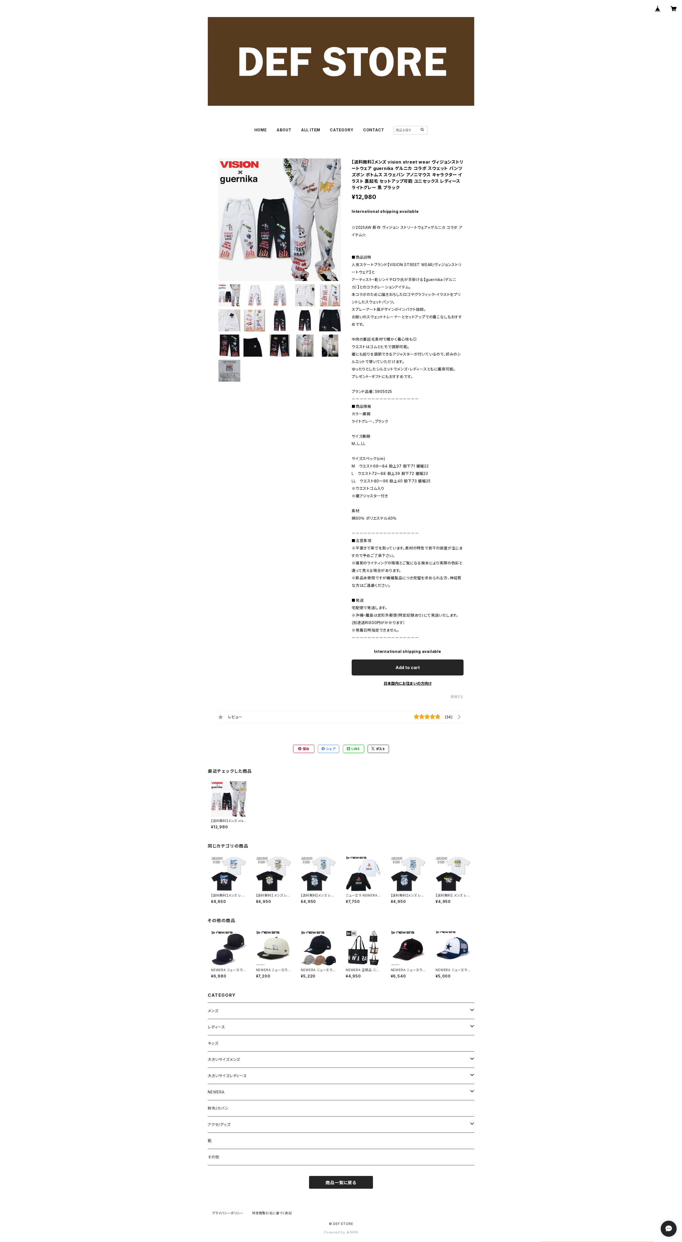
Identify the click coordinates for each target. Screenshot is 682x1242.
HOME (260, 130)
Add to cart (408, 667)
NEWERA (216, 1092)
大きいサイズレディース (227, 1075)
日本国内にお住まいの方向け (408, 683)
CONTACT (373, 130)
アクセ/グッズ (219, 1124)
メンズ (213, 1010)
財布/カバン (218, 1108)
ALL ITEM (310, 130)
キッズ (213, 1043)
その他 (213, 1157)
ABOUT (284, 130)
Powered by (335, 1232)
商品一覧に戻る (341, 1182)
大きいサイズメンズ (224, 1059)
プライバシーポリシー (227, 1213)
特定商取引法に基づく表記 (272, 1213)
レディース (216, 1027)
